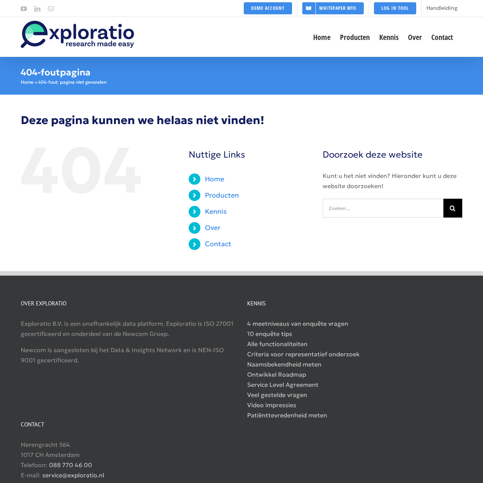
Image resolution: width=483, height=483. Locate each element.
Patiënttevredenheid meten (287, 415)
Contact (218, 243)
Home (27, 82)
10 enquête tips (269, 333)
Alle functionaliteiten (277, 344)
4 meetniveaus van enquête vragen (297, 323)
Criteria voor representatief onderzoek (303, 354)
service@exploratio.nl (73, 475)
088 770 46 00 (70, 465)
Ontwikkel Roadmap (276, 374)
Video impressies (271, 405)
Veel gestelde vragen (277, 395)
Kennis (216, 211)
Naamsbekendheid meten (284, 364)
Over (212, 227)
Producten (222, 195)
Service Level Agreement (282, 384)
